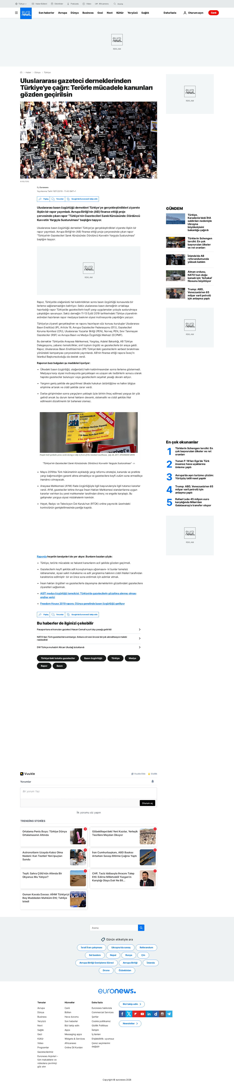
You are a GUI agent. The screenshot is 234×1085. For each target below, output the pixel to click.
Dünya (74, 12)
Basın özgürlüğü (93, 658)
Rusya (128, 955)
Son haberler (46, 12)
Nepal (113, 955)
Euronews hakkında (102, 1008)
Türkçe (21, 4)
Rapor (44, 665)
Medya (132, 658)
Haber (28, 72)
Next (110, 12)
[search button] (114, 3)
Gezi (100, 12)
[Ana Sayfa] (21, 72)
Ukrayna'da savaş (121, 947)
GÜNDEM (174, 208)
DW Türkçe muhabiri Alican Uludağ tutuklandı (60, 647)
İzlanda (151, 962)
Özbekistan (125, 970)
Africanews (70, 1043)
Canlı (213, 12)
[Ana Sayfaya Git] (26, 13)
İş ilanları (96, 1034)
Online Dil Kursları (74, 1047)
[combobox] (130, 3)
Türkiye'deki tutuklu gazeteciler (58, 658)
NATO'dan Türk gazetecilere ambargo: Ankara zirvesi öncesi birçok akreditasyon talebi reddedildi (82, 638)
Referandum (146, 947)
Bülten (68, 1012)
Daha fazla (97, 1002)
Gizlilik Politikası (100, 1025)
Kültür (120, 12)
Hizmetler (70, 1002)
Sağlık (145, 12)
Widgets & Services (75, 1038)
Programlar (43, 1047)
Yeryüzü (133, 12)
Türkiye (47, 72)
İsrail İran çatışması (91, 947)
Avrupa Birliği (130, 962)
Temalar (41, 1002)
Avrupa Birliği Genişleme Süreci (96, 962)
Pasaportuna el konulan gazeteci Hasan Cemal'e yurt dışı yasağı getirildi (74, 629)
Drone (106, 970)
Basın (60, 665)
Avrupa (62, 12)
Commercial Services (102, 1012)
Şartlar (95, 1016)
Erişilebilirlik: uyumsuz (103, 1038)
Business (88, 12)
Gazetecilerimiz (45, 1051)
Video (40, 1043)
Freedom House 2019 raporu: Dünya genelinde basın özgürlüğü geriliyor (82, 603)
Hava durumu (72, 1016)
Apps (67, 1030)
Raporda (42, 556)
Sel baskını (95, 955)
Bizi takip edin (72, 1025)
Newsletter (129, 1023)
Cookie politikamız (101, 1021)
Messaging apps (73, 1034)
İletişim (95, 1030)
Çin (143, 955)
